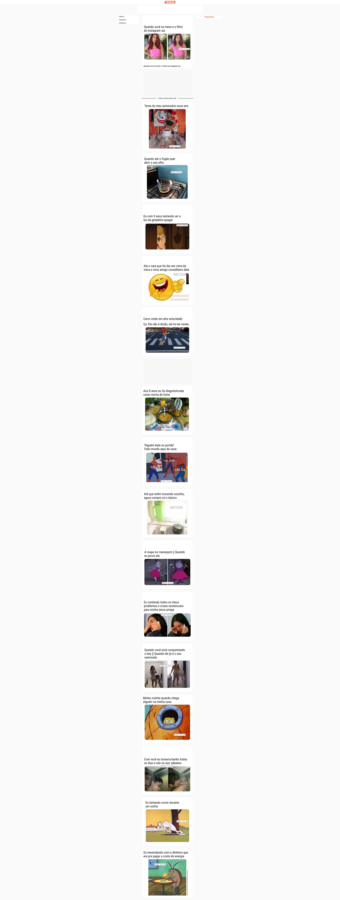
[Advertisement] (170, 10)
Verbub (170, 2)
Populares (122, 20)
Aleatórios (122, 23)
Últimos (121, 16)
